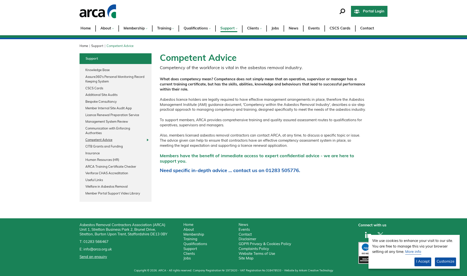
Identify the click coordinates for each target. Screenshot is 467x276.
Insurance (92, 153)
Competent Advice (98, 140)
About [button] (106, 28)
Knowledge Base (97, 70)
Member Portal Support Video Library (112, 193)
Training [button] (164, 28)
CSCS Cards (340, 28)
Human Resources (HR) (102, 160)
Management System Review (106, 121)
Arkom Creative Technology (316, 270)
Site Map (246, 258)
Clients (189, 254)
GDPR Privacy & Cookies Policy (265, 244)
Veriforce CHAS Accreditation (106, 173)
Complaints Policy (254, 249)
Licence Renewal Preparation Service (112, 115)
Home (86, 28)
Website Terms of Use (257, 254)
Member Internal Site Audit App (108, 108)
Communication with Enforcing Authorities (107, 131)
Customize (445, 262)
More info (413, 252)
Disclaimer (247, 239)
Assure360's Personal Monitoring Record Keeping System (114, 79)
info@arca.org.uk (97, 249)
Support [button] (228, 28)
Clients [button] (253, 28)
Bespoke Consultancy (101, 101)
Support (97, 46)
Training (190, 239)
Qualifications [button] (196, 28)
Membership (193, 235)
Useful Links (94, 180)
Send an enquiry (93, 257)
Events (314, 28)
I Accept (423, 262)
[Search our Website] (342, 11)
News (293, 28)
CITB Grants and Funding (104, 146)
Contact (367, 28)
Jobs (275, 28)
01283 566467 (95, 242)
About (188, 230)
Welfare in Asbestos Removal (106, 186)
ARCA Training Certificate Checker (110, 166)
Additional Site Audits (101, 95)
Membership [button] (135, 28)
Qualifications (195, 244)
